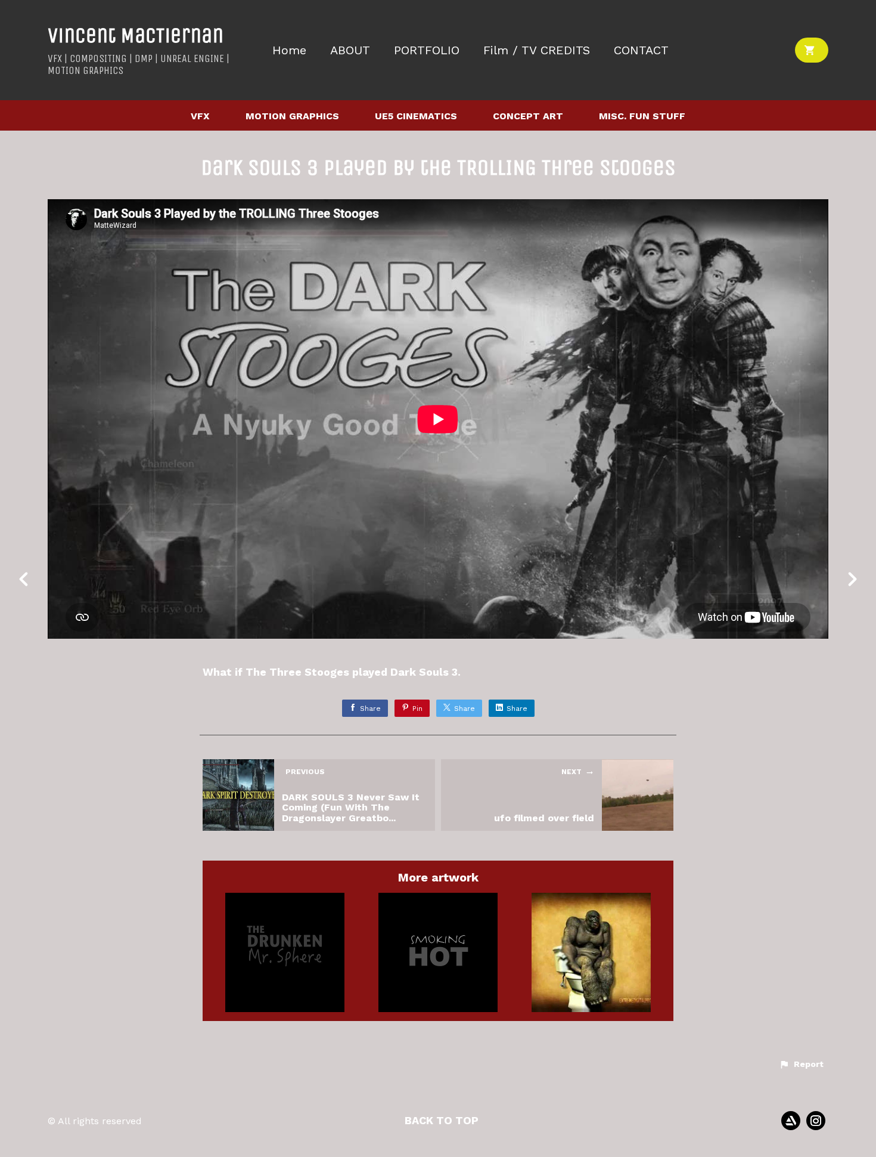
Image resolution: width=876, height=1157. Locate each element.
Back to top (442, 1120)
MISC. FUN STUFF (642, 116)
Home (289, 50)
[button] (801, 1064)
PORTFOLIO (426, 50)
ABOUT (350, 50)
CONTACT (641, 50)
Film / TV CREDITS (536, 50)
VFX (200, 116)
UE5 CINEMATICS (416, 116)
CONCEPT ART (528, 116)
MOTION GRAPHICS (292, 116)
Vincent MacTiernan (135, 35)
